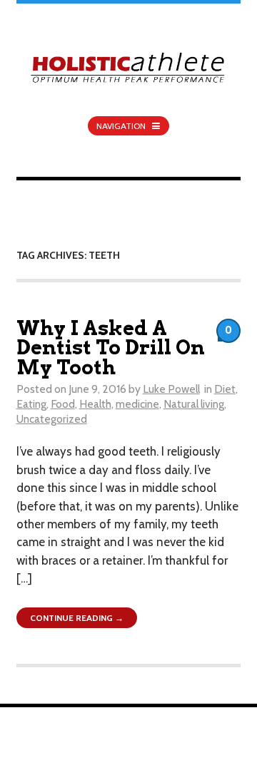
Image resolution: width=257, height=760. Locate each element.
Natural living (193, 404)
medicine (137, 404)
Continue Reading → (77, 617)
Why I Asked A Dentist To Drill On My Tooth (110, 348)
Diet (225, 389)
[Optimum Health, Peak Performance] (128, 59)
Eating (31, 404)
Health (95, 404)
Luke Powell (171, 389)
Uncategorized (51, 419)
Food (63, 404)
